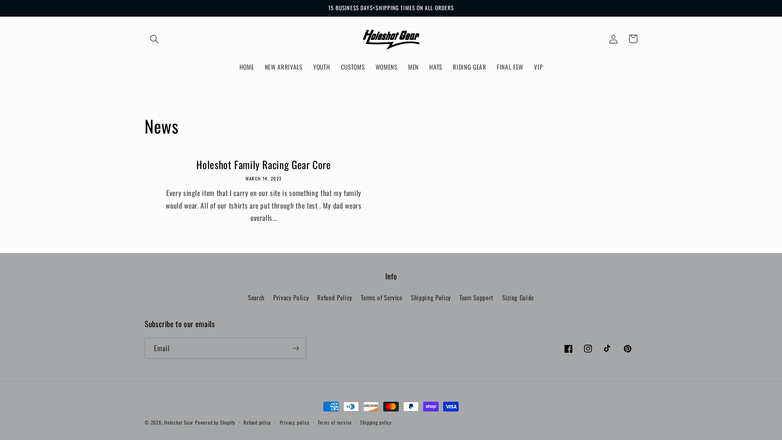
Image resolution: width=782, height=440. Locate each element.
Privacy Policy (291, 297)
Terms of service (335, 422)
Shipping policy (376, 422)
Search (256, 297)
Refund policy (257, 422)
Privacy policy (295, 422)
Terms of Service (381, 297)
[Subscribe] (295, 348)
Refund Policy (334, 297)
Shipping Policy (431, 297)
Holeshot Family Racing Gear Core (263, 165)
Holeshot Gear (178, 422)
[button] (154, 38)
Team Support (476, 297)
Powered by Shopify (215, 422)
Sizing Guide (518, 297)
